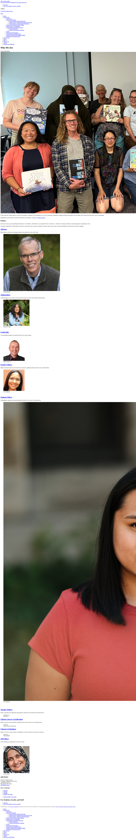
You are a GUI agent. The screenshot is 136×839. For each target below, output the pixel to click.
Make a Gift (6, 834)
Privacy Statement (59, 806)
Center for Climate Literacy (7, 11)
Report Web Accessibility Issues (69, 806)
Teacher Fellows (6, 710)
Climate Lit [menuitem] (8, 18)
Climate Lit (8, 811)
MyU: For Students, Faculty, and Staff (11, 6)
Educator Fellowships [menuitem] (11, 19)
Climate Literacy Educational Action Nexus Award (20, 815)
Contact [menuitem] (5, 43)
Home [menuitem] (4, 16)
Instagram (5, 790)
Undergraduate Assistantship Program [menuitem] (14, 27)
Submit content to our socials (9, 796)
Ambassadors (5, 295)
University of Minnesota (14, 806)
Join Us (5, 833)
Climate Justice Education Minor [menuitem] (13, 34)
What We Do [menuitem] (6, 17)
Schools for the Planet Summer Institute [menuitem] (15, 25)
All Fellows (5, 739)
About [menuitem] (4, 39)
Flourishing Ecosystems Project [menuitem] (13, 36)
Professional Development (12, 825)
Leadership (5, 332)
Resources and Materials (8, 837)
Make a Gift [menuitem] (6, 41)
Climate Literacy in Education (12, 719)
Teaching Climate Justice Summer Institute (15, 828)
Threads (5, 791)
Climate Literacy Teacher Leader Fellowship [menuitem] (19, 23)
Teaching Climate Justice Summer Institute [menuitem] (15, 35)
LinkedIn (5, 793)
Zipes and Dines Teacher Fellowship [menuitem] (17, 21)
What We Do (6, 810)
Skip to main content (5, 1)
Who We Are (6, 830)
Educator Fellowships (11, 812)
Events (7, 824)
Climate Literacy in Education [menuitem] (13, 26)
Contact (5, 836)
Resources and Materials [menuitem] (8, 44)
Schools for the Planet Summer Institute (15, 818)
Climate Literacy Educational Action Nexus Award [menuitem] (20, 22)
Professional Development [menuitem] (12, 32)
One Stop (5, 4)
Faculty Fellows (6, 365)
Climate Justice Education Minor (13, 827)
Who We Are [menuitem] (6, 37)
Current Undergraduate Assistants (16, 823)
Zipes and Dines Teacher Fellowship (17, 814)
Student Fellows (6, 397)
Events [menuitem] (7, 31)
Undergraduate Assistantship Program (14, 820)
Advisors (4, 229)
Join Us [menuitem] (5, 40)
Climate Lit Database (8, 729)
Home (4, 809)
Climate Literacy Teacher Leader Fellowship (19, 816)
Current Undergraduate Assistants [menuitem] (16, 30)
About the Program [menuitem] (13, 28)
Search (2, 8)
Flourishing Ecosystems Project (13, 829)
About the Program (13, 821)
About (4, 832)
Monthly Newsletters (8, 794)
